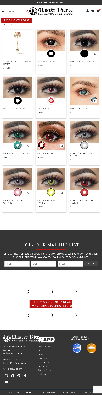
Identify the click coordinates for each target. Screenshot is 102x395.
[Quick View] (28, 54)
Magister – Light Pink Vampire (14, 201)
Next (59, 222)
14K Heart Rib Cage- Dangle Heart (17, 62)
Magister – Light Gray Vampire (81, 154)
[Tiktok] (25, 376)
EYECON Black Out (46, 61)
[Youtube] (6, 382)
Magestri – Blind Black (82, 61)
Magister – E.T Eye (79, 108)
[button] (2, 2)
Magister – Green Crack (15, 153)
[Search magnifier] (27, 11)
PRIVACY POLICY (51, 392)
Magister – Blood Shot (49, 108)
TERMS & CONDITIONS (69, 392)
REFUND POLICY (86, 392)
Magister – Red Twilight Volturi (82, 201)
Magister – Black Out (14, 108)
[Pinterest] (19, 376)
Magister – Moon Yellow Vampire (50, 201)
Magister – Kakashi (47, 153)
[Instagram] (6, 376)
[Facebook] (12, 376)
